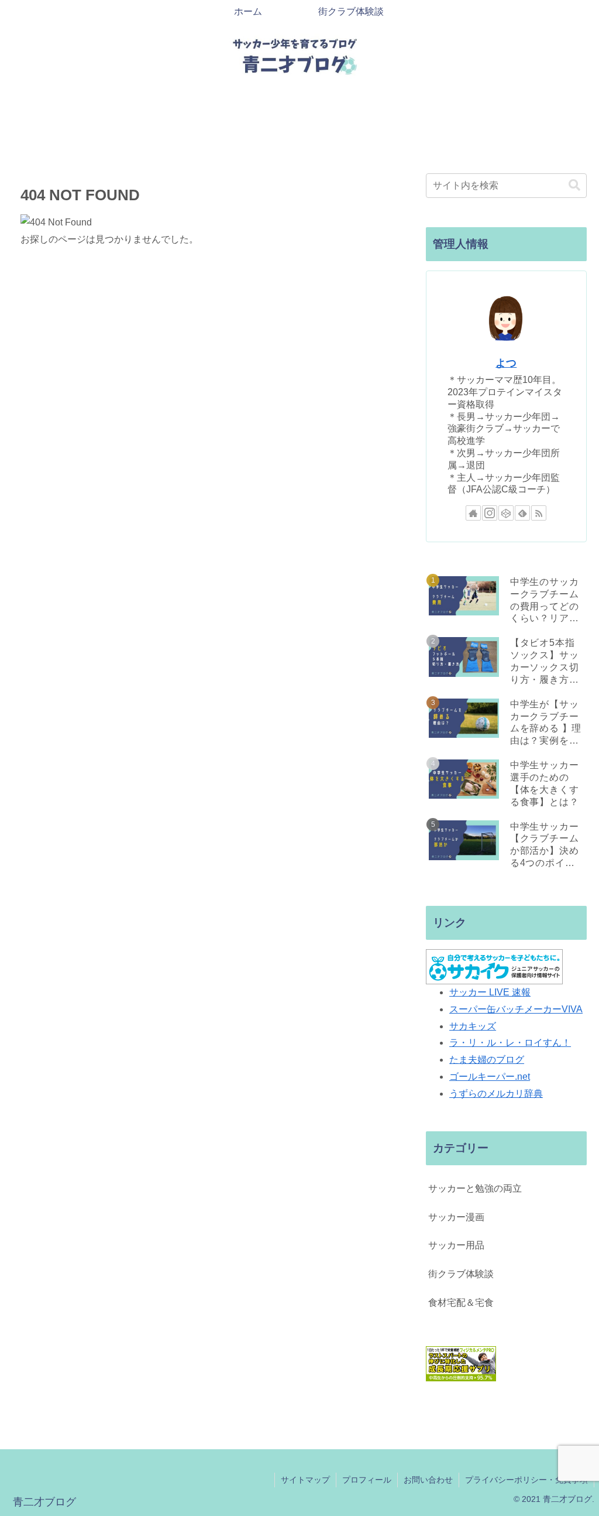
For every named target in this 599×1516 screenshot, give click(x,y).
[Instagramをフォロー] (489, 513)
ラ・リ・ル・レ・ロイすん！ (510, 1043)
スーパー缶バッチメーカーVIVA (516, 1009)
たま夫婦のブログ (486, 1060)
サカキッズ (472, 1026)
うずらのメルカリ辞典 (496, 1093)
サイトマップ (305, 1479)
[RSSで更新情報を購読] (538, 513)
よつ (506, 363)
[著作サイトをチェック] (473, 513)
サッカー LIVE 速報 (490, 992)
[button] (574, 185)
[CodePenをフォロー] (506, 513)
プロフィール (366, 1479)
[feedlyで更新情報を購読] (522, 513)
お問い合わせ (428, 1479)
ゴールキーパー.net (489, 1077)
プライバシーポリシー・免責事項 (526, 1479)
